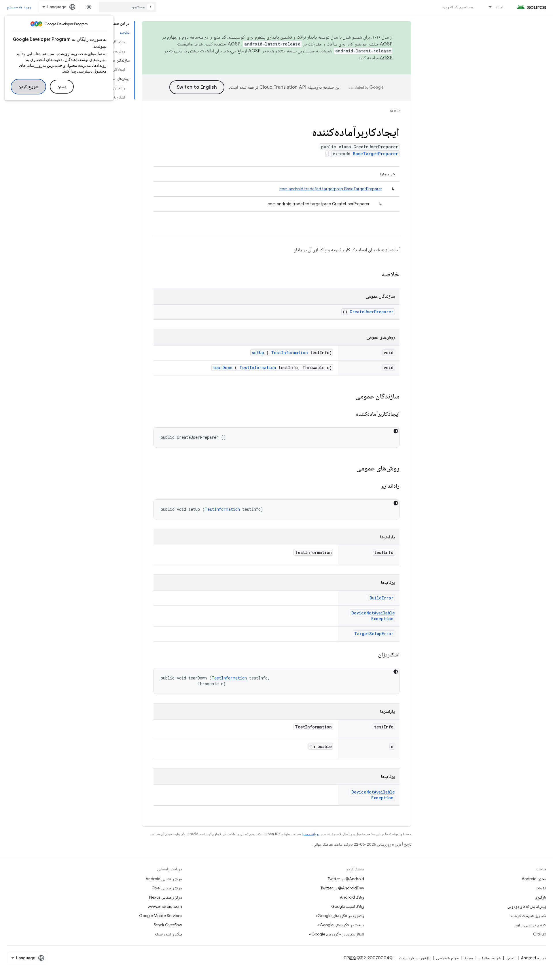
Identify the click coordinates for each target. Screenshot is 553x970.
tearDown (222, 367)
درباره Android (533, 958)
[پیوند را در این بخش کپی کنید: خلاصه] (374, 274)
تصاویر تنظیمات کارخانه (528, 915)
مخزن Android (534, 878)
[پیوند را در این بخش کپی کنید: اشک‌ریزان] (371, 655)
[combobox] (127, 7)
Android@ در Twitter (346, 878)
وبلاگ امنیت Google (347, 906)
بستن (61, 87)
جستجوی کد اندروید (457, 7)
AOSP (394, 111)
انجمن (510, 958)
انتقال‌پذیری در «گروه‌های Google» (336, 934)
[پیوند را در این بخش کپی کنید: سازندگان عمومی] (348, 396)
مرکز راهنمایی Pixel (167, 888)
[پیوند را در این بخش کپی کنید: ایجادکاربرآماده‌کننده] (349, 414)
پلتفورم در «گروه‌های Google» (339, 915)
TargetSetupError (373, 633)
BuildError (381, 598)
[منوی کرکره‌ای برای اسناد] (487, 7)
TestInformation (289, 352)
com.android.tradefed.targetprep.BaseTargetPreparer (330, 188)
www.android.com (165, 906)
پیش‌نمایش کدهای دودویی (526, 906)
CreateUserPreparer (371, 311)
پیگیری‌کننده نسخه (168, 934)
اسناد (499, 7)
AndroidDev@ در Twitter (342, 888)
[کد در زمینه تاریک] (395, 431)
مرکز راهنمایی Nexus (165, 897)
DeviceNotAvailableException (373, 615)
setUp (258, 352)
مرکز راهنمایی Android (163, 878)
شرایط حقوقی (490, 958)
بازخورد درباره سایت (414, 958)
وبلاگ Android (352, 897)
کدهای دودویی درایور (530, 924)
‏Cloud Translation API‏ (283, 87)
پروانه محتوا (310, 834)
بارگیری (540, 897)
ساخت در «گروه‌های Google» (340, 924)
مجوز (469, 958)
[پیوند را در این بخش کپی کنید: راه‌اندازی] (373, 486)
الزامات (541, 888)
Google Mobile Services (160, 915)
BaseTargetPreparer (375, 153)
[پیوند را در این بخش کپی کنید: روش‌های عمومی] (349, 468)
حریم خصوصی (447, 958)
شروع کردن (28, 87)
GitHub (539, 934)
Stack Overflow (168, 924)
